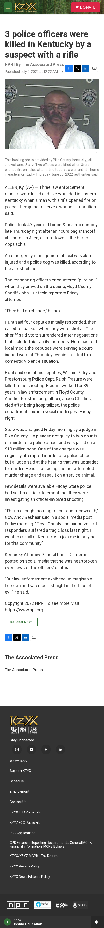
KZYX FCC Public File (25, 812)
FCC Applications (22, 833)
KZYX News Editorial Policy (30, 877)
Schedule (17, 781)
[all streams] (97, 922)
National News (21, 622)
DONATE (87, 7)
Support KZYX (20, 771)
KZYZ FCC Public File (25, 823)
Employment (19, 791)
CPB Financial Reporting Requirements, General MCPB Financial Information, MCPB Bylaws (51, 844)
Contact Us (18, 802)
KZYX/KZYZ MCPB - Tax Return (34, 856)
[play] (7, 922)
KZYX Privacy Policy (25, 866)
